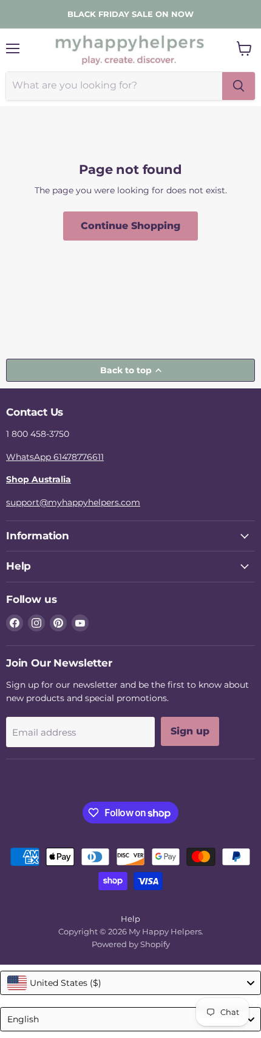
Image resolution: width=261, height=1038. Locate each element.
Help (130, 918)
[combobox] (130, 983)
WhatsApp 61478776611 (55, 456)
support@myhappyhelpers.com (73, 502)
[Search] (238, 86)
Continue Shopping (130, 225)
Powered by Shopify (131, 944)
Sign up (190, 731)
